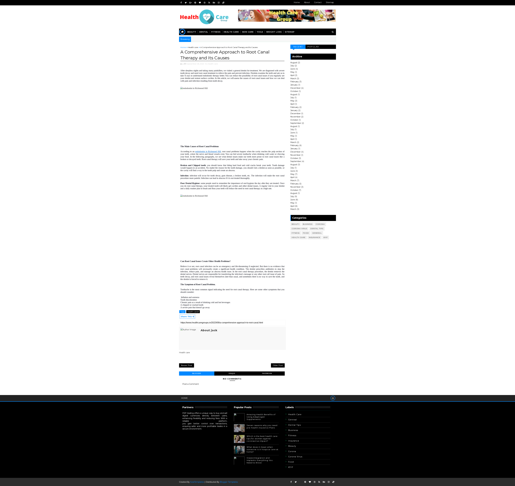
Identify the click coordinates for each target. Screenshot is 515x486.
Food (306, 233)
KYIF (326, 237)
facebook (267, 373)
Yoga (260, 32)
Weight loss (274, 32)
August (293, 62)
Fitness (215, 32)
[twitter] (186, 3)
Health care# (193, 312)
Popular (313, 47)
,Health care (212, 64)
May (292, 72)
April (292, 75)
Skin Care (248, 32)
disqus (232, 373)
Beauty (191, 32)
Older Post (278, 365)
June (292, 69)
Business (307, 224)
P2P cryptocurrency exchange (204, 421)
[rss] (209, 3)
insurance (314, 237)
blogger (196, 373)
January (294, 85)
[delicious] (223, 3)
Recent (298, 47)
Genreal (317, 233)
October (294, 91)
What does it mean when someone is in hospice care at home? (262, 449)
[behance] (214, 3)
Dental (203, 32)
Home (297, 2)
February (294, 81)
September (295, 123)
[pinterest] (195, 3)
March (293, 78)
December (295, 88)
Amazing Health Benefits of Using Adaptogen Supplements (261, 416)
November (295, 117)
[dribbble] (205, 3)
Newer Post (186, 365)
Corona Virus (299, 229)
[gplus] (190, 3)
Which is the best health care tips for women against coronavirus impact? (262, 438)
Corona (320, 224)
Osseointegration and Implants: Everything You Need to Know (260, 460)
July (292, 65)
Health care (231, 32)
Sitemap (330, 2)
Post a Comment (190, 384)
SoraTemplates (197, 482)
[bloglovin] (200, 3)
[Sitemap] (300, 482)
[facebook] (181, 3)
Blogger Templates (229, 482)
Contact (318, 2)
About (307, 2)
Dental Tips (316, 229)
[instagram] (219, 3)
